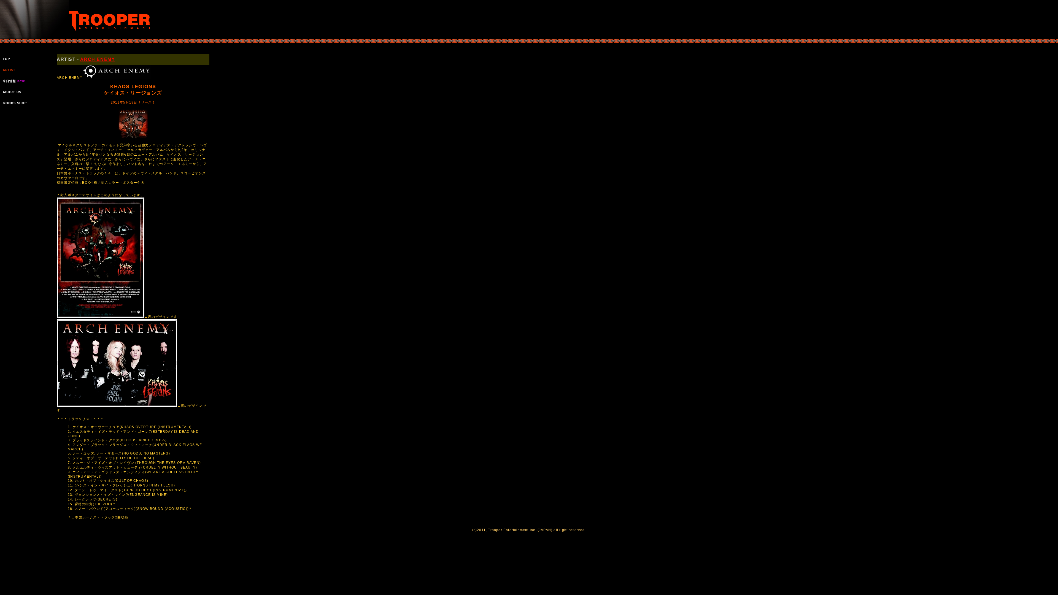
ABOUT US (12, 92)
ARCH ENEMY (97, 59)
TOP (6, 59)
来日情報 (14, 81)
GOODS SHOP (15, 103)
